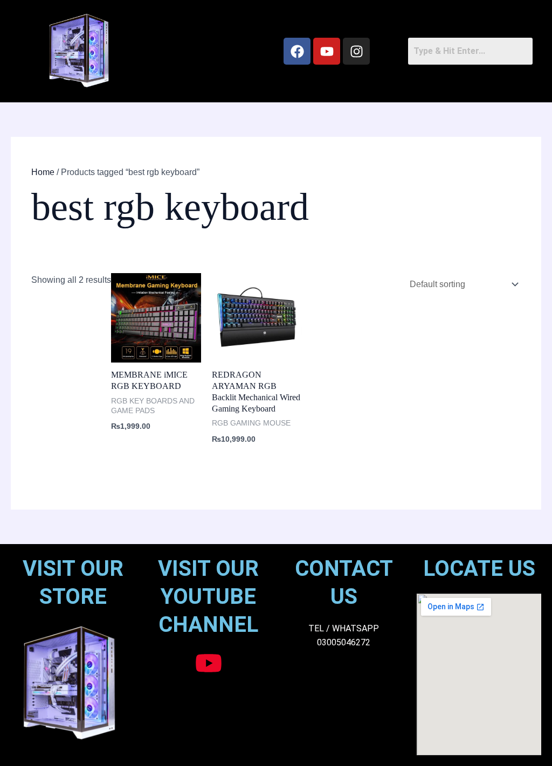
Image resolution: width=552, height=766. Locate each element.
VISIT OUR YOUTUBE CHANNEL (208, 596)
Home (42, 172)
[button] (204, 51)
